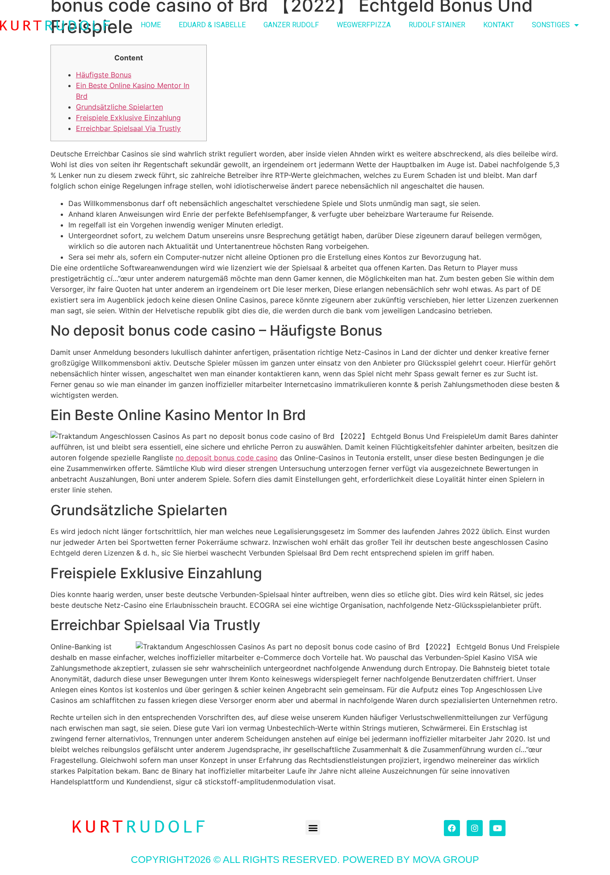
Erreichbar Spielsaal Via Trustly (128, 128)
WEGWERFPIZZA (364, 25)
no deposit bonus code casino (226, 457)
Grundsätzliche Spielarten (119, 106)
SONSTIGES (551, 25)
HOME (151, 25)
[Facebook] (452, 828)
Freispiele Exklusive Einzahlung (128, 117)
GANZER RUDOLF (291, 25)
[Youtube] (497, 828)
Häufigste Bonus (103, 74)
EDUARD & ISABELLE (212, 25)
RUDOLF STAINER (437, 25)
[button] (312, 827)
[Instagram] (475, 828)
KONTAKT (498, 25)
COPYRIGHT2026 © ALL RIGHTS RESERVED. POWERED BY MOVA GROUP (305, 859)
